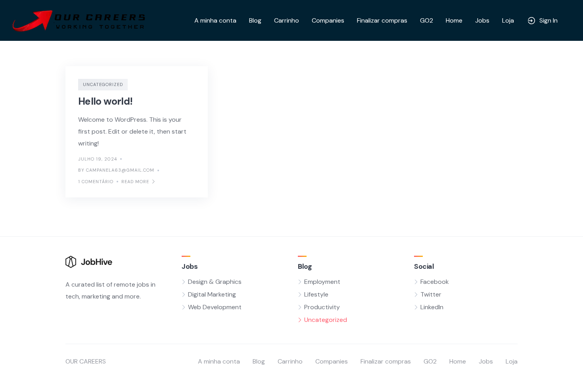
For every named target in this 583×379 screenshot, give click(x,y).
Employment (322, 282)
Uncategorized (103, 84)
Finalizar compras (382, 20)
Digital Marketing (212, 294)
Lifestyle (316, 294)
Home (454, 20)
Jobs (482, 20)
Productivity (322, 307)
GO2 (426, 20)
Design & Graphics (215, 282)
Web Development (215, 307)
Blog (255, 20)
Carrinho (286, 20)
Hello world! (105, 101)
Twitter (430, 294)
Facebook (434, 282)
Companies (328, 20)
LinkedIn (431, 307)
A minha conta (215, 20)
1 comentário (95, 181)
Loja (508, 20)
